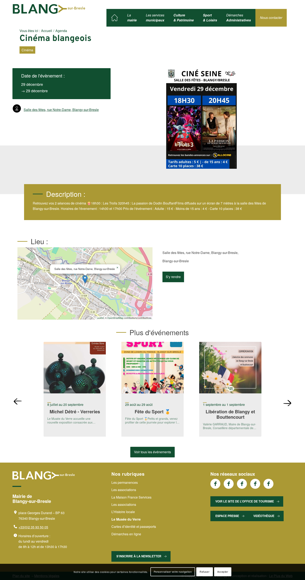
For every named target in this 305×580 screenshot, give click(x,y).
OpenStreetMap (115, 317)
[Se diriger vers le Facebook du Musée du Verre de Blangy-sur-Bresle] (255, 484)
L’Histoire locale (123, 511)
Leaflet (100, 317)
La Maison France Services (131, 497)
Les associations (123, 489)
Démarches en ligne (126, 534)
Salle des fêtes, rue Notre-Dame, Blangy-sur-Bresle (61, 109)
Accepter (222, 572)
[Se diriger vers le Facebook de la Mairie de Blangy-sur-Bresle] (215, 484)
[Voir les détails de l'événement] (75, 368)
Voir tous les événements (152, 451)
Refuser (204, 572)
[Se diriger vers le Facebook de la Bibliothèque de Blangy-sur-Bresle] (242, 484)
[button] (85, 279)
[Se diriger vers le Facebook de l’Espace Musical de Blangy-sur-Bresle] (268, 484)
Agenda (61, 30)
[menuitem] (114, 18)
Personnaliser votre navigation (173, 572)
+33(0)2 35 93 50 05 (33, 527)
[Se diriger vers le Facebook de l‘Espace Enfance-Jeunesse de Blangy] (229, 484)
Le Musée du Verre (126, 519)
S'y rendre (173, 276)
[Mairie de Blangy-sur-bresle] (48, 9)
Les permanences (124, 482)
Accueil (46, 30)
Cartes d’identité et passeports (133, 526)
